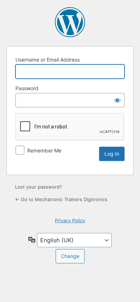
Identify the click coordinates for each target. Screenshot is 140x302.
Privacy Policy (70, 220)
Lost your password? (38, 187)
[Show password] (117, 100)
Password (26, 88)
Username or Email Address (47, 60)
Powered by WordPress (70, 22)
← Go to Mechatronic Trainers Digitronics (61, 199)
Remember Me (44, 150)
